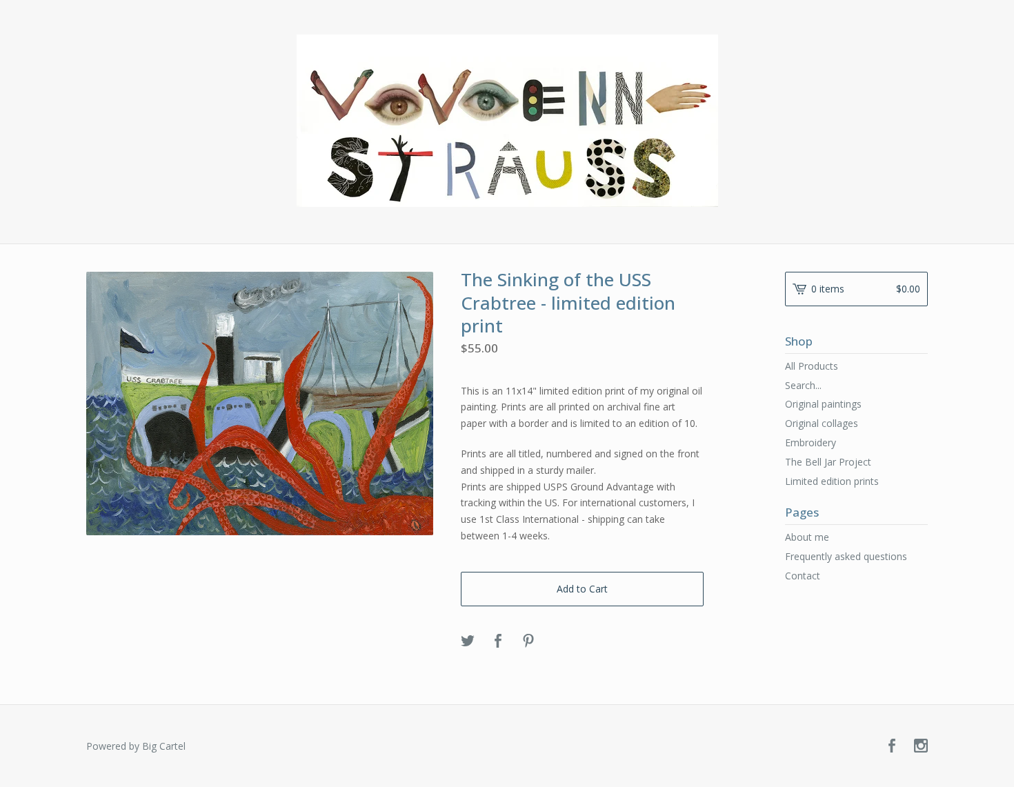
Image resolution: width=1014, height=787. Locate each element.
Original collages (821, 423)
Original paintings (823, 403)
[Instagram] (921, 746)
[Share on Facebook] (498, 641)
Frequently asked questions (846, 556)
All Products (811, 365)
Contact (802, 575)
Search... (803, 385)
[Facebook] (892, 746)
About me (807, 537)
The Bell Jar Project (828, 461)
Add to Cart (582, 588)
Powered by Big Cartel (136, 746)
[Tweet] (468, 641)
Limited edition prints (832, 481)
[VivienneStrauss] (507, 120)
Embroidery (810, 442)
